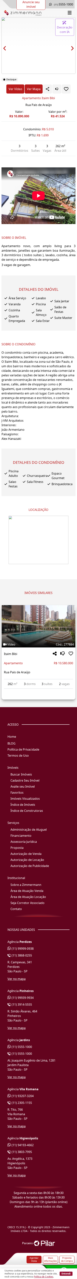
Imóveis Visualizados (25, 798)
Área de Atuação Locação (28, 897)
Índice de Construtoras (26, 811)
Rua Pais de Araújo (38, 105)
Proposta (17, 848)
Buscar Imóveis (21, 774)
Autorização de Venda (25, 854)
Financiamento (20, 836)
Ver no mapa (16, 979)
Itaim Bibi (10, 654)
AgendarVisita (34, 1259)
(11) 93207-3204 (22, 1096)
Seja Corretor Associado (27, 903)
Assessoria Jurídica (23, 842)
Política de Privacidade (23, 749)
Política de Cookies (43, 1276)
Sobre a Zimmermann (25, 885)
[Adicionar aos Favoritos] (66, 89)
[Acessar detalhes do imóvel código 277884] (38, 691)
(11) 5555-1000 (21, 1047)
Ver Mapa (34, 89)
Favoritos (17, 792)
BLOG (11, 743)
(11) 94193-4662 (22, 1145)
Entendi (66, 1273)
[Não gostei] (56, 89)
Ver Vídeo (15, 89)
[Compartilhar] (55, 653)
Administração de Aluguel (28, 829)
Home (11, 737)
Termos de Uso (18, 755)
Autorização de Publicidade (29, 866)
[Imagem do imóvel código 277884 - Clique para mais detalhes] (38, 626)
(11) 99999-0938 (22, 948)
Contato (16, 909)
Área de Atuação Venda (26, 891)
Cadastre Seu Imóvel (24, 780)
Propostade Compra (67, 1259)
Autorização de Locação (27, 860)
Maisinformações (50, 1259)
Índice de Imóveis (22, 805)
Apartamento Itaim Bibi (38, 98)
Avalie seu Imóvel (22, 786)
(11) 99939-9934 (22, 998)
